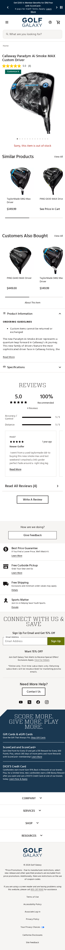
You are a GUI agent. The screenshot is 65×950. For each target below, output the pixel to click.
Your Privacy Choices (30, 927)
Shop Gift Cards (38, 737)
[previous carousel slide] (8, 7)
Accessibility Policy (32, 904)
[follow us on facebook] (38, 702)
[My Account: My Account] (50, 22)
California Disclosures (32, 935)
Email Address (12, 637)
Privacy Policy (32, 919)
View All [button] (58, 157)
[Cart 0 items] (58, 22)
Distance (9, 424)
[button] (32, 500)
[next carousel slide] (57, 7)
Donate (15, 607)
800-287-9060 (37, 889)
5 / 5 (57, 417)
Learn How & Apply (18, 779)
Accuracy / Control (11, 417)
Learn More (17, 555)
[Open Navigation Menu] (7, 22)
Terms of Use (33, 897)
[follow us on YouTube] (21, 702)
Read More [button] (9, 357)
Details (15, 590)
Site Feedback (32, 942)
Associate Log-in (32, 911)
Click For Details (41, 660)
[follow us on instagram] (47, 702)
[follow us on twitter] (29, 702)
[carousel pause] (61, 7)
